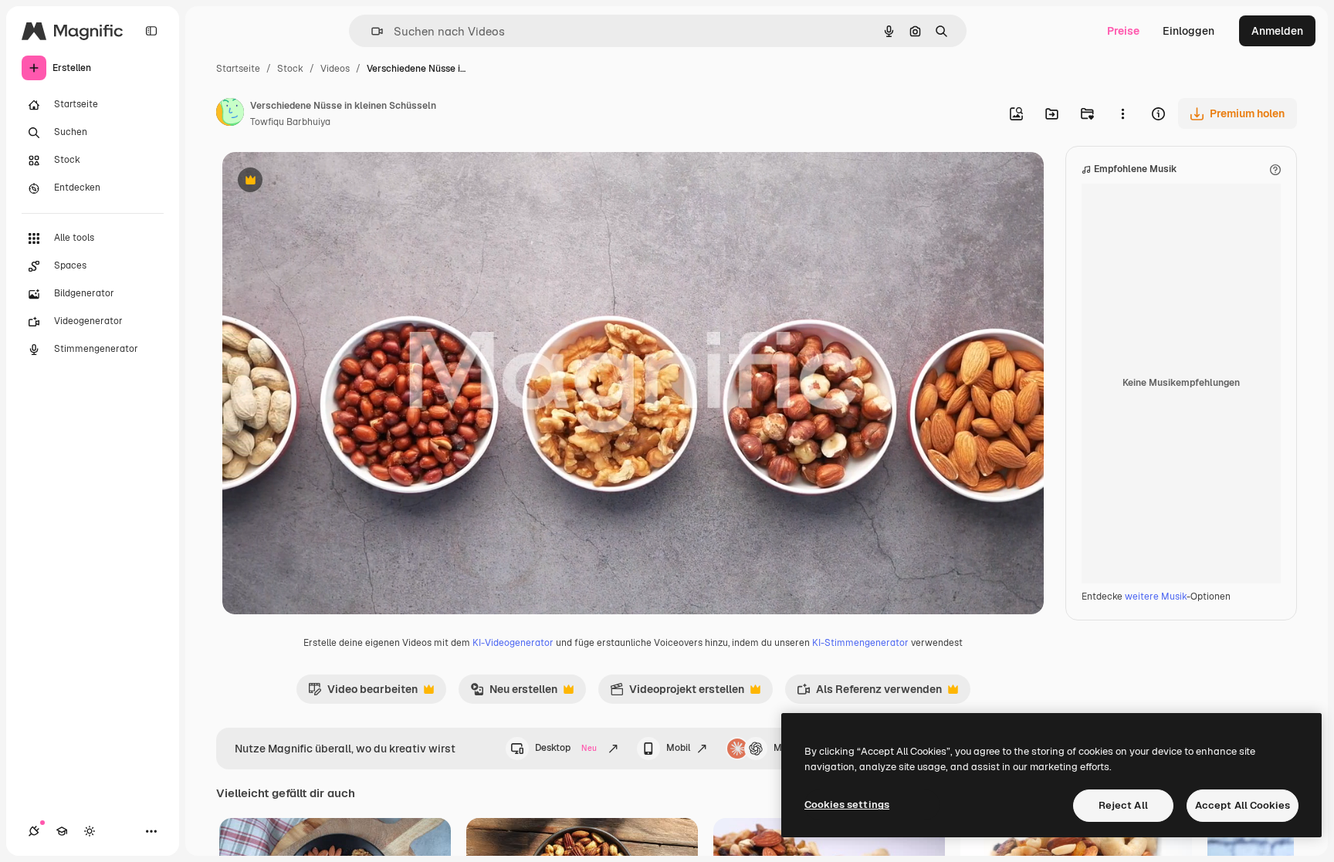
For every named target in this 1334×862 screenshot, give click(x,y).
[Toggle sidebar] (151, 31)
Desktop (566, 748)
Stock (290, 69)
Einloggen (1188, 31)
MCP (784, 748)
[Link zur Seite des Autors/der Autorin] (230, 114)
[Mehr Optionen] (1122, 113)
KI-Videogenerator (513, 643)
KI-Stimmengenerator (860, 643)
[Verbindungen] (34, 831)
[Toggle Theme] (89, 831)
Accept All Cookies (1242, 805)
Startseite (238, 69)
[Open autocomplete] (371, 31)
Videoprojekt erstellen (677, 693)
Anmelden (1277, 31)
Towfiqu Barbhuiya (290, 122)
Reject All (1123, 805)
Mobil (678, 748)
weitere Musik (1156, 596)
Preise (1123, 31)
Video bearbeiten (363, 693)
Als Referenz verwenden (869, 693)
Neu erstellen (513, 693)
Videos (335, 69)
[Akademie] (61, 831)
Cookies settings (846, 804)
